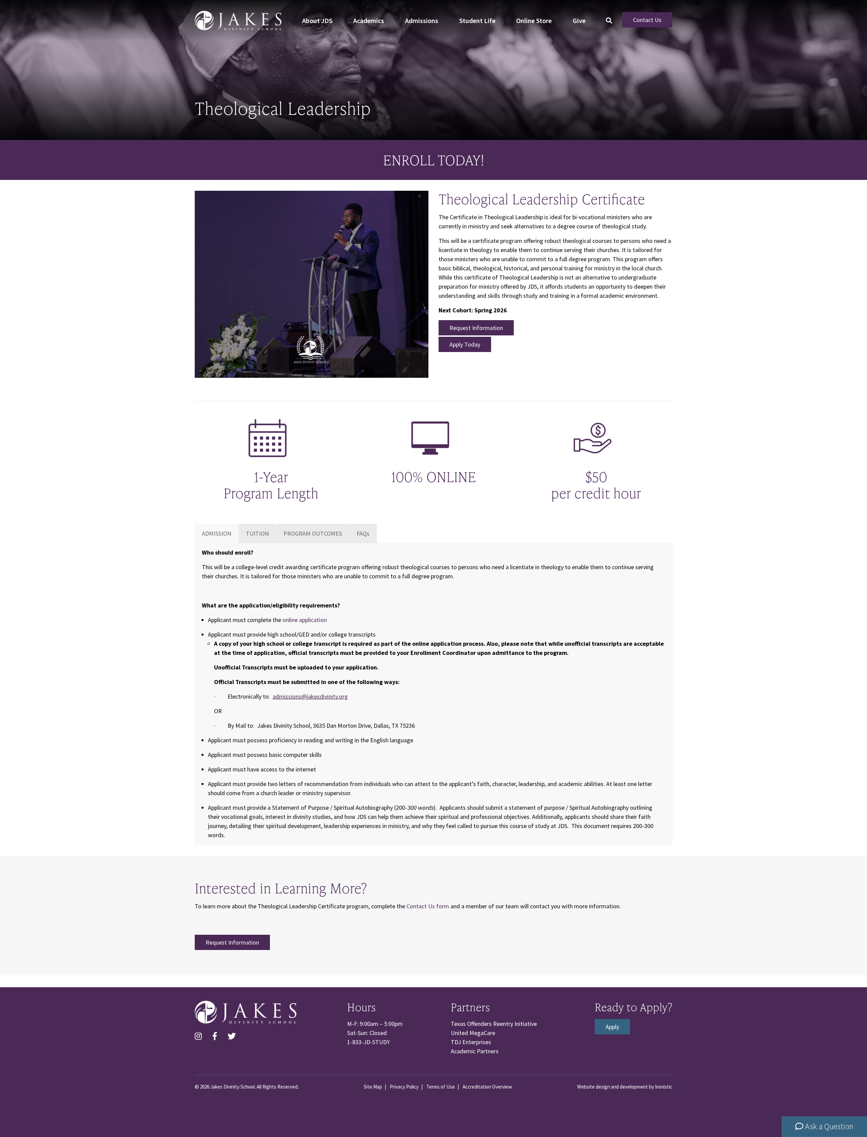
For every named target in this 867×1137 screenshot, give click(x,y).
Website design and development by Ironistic (624, 1086)
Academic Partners (475, 1051)
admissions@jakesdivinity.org (310, 696)
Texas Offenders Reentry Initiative (494, 1024)
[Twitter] (231, 1036)
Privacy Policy (404, 1086)
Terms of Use (440, 1086)
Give (579, 20)
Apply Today (464, 344)
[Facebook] (214, 1036)
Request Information (476, 328)
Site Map (373, 1086)
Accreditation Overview (487, 1086)
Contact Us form (428, 906)
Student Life (477, 20)
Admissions (421, 20)
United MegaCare (473, 1033)
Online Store (534, 20)
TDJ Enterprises (471, 1042)
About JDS (317, 20)
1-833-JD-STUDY (368, 1042)
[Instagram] (198, 1036)
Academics (368, 20)
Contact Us (647, 20)
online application (304, 620)
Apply (612, 1027)
